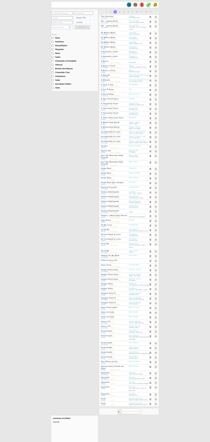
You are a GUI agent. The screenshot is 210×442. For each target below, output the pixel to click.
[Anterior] (101, 12)
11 (151, 12)
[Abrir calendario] (70, 27)
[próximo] (156, 12)
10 (146, 12)
